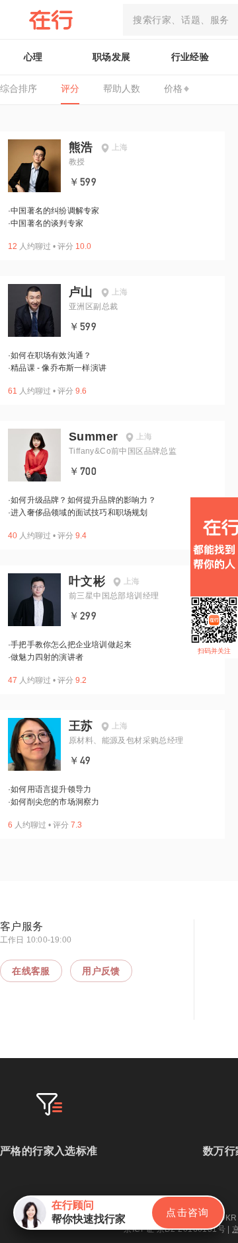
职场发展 (112, 57)
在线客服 (31, 971)
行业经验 (190, 57)
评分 (70, 88)
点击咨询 (188, 1212)
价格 (173, 88)
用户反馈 (101, 971)
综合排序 (18, 88)
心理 (33, 57)
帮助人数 (121, 88)
